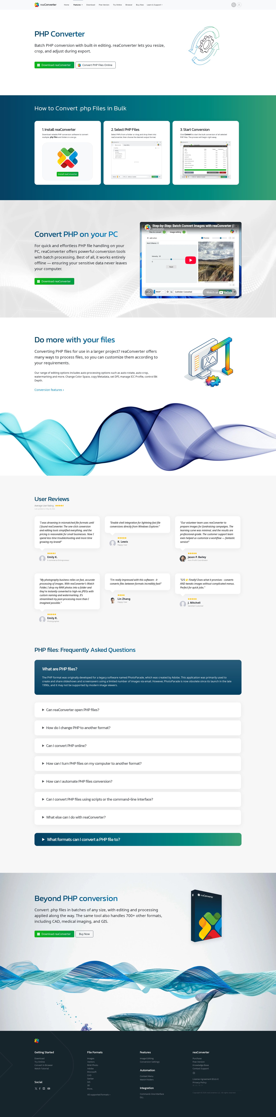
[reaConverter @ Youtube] (48, 1088)
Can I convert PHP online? (66, 745)
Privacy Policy (200, 1082)
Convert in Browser (43, 1065)
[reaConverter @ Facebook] (40, 1088)
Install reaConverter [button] (67, 174)
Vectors (91, 1062)
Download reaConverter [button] (56, 281)
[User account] (239, 4)
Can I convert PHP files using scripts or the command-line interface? (99, 799)
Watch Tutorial (41, 1068)
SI (202, 1085)
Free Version (104, 4)
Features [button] (77, 4)
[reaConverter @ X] (36, 1088)
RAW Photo (92, 1065)
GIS (88, 1082)
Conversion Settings (150, 1062)
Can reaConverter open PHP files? (72, 709)
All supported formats (98, 1094)
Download (90, 4)
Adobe (90, 1068)
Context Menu (146, 1076)
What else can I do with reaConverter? (76, 817)
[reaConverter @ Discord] (44, 1088)
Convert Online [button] (97, 65)
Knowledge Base (201, 1065)
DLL (142, 1097)
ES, (196, 1085)
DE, (194, 1085)
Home (66, 4)
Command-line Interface (152, 1094)
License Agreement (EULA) (205, 1079)
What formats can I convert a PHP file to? (83, 839)
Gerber (90, 1078)
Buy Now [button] (84, 934)
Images (90, 1058)
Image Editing (147, 1058)
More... (90, 1088)
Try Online (117, 4)
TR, (199, 1085)
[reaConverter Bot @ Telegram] (194, 1073)
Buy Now (140, 4)
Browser (129, 4)
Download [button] (56, 65)
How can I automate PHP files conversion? (79, 781)
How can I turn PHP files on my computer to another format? (94, 763)
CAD (89, 1075)
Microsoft (91, 1072)
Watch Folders (146, 1079)
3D (88, 1085)
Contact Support (201, 1068)
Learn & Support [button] (154, 4)
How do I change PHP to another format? (78, 727)
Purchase (197, 1058)
